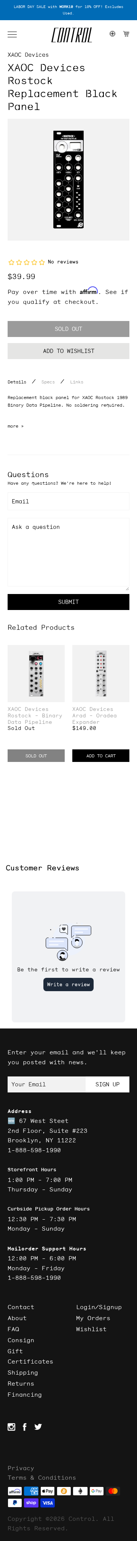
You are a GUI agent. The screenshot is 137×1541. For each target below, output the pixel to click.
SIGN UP (107, 1084)
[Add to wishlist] (58, 651)
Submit (68, 601)
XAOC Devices (28, 54)
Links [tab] (76, 382)
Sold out (68, 328)
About (17, 1318)
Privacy (21, 1468)
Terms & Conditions (42, 1477)
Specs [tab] (48, 382)
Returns (21, 1383)
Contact (21, 1307)
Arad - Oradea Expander (94, 718)
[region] (68, 10)
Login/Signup (99, 1307)
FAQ (13, 1329)
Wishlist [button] (91, 1329)
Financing (25, 1394)
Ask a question (36, 526)
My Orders (93, 1318)
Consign (21, 1340)
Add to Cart (101, 756)
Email (20, 501)
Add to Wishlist (68, 351)
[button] (16, 34)
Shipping (23, 1372)
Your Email (28, 1084)
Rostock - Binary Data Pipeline (35, 718)
